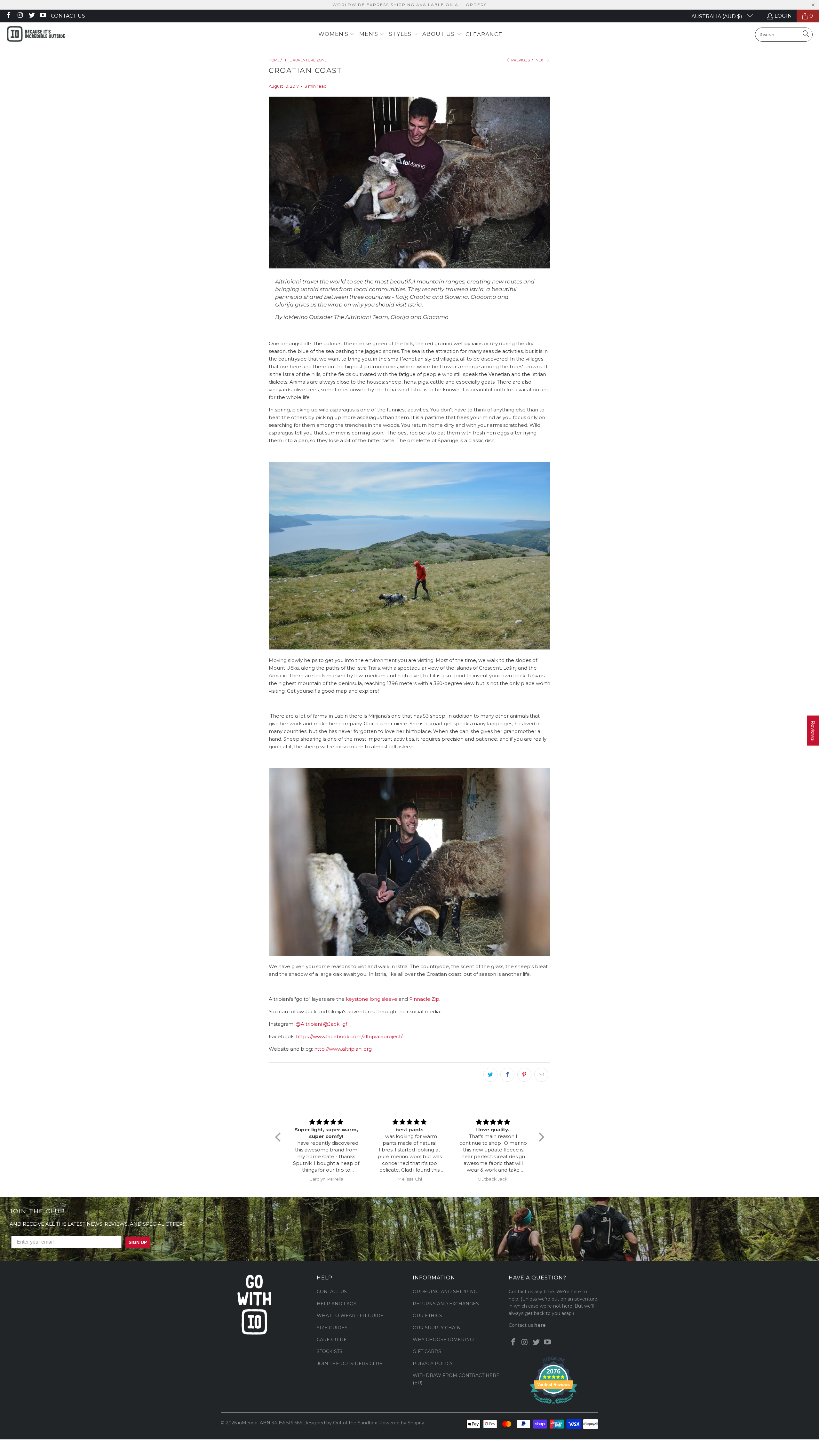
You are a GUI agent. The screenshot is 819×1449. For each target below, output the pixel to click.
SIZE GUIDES (332, 1328)
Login (783, 16)
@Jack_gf (335, 1024)
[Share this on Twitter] (490, 1075)
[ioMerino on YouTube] (42, 16)
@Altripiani (309, 1024)
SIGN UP (138, 1242)
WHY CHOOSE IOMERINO (443, 1339)
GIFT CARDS (427, 1351)
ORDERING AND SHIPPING (445, 1291)
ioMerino (248, 1423)
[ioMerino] (36, 35)
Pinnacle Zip (424, 999)
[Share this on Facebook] (507, 1075)
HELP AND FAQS (336, 1304)
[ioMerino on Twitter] (31, 16)
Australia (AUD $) (717, 16)
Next (541, 60)
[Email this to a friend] (541, 1075)
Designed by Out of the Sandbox (340, 1423)
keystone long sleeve (371, 999)
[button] (336, 34)
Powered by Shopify (401, 1423)
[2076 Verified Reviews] (553, 1405)
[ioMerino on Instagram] (19, 16)
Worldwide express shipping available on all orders (409, 4)
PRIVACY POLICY (433, 1363)
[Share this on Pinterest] (524, 1075)
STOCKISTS (329, 1351)
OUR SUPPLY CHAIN (437, 1328)
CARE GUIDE (332, 1339)
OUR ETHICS (427, 1315)
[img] (326, 1122)
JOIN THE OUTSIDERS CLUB (350, 1363)
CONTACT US (332, 1291)
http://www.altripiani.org (343, 1049)
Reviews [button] (813, 730)
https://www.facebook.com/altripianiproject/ (349, 1036)
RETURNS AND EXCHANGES (446, 1304)
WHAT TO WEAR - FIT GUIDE (350, 1315)
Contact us (68, 16)
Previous (520, 60)
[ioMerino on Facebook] (8, 16)
